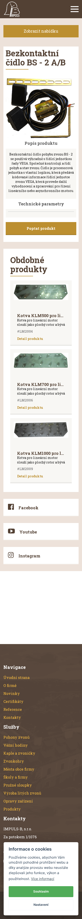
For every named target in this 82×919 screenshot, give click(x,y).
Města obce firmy (18, 769)
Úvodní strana (16, 677)
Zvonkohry (13, 761)
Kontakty (12, 717)
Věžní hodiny (15, 745)
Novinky (11, 693)
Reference (12, 709)
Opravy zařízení (18, 801)
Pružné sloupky (17, 785)
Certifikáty (13, 701)
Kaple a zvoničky (19, 753)
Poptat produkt (41, 228)
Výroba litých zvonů (22, 793)
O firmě (9, 685)
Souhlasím (41, 891)
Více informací (42, 879)
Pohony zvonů (16, 737)
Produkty (12, 809)
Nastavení (41, 904)
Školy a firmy (15, 777)
